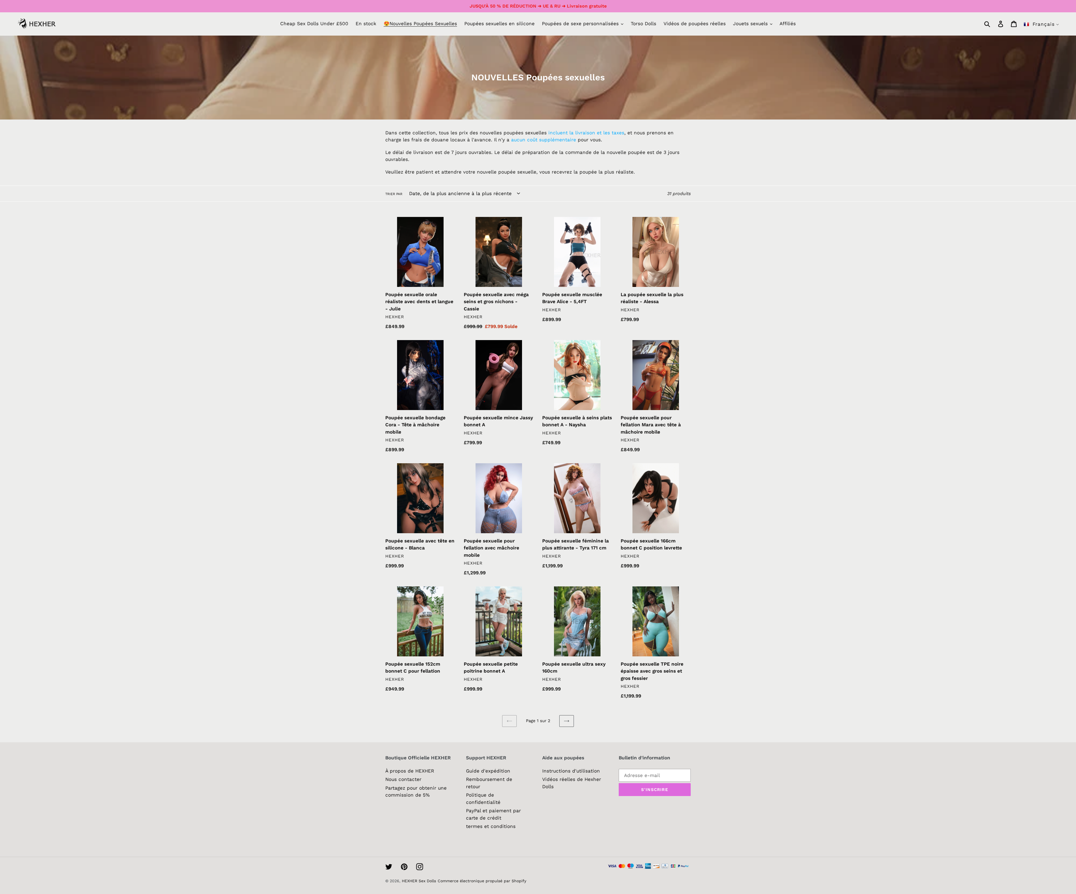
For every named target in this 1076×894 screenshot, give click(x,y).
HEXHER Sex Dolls (419, 881)
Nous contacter (403, 779)
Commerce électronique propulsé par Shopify (482, 881)
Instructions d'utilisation (571, 771)
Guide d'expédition (488, 771)
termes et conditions (491, 826)
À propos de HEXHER (409, 771)
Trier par (393, 194)
